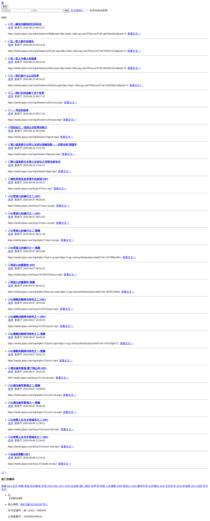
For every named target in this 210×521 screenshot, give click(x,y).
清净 (10, 27)
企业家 (75, 486)
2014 (179, 486)
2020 (162, 486)
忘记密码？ (77, 10)
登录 (67, 10)
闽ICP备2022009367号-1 (34, 504)
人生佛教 (111, 486)
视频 (4, 486)
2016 (134, 486)
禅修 (21, 486)
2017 (62, 486)
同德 (103, 486)
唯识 (88, 486)
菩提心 (127, 486)
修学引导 (142, 486)
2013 (194, 486)
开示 (205, 486)
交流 (44, 486)
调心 (82, 486)
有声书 (95, 486)
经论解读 (35, 486)
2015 (4, 489)
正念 (15, 486)
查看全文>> (134, 33)
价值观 (186, 486)
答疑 (27, 486)
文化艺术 (171, 486)
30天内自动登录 (98, 10)
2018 (68, 486)
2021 (56, 486)
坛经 (200, 486)
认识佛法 (153, 486)
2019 (50, 486)
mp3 (9, 486)
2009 (120, 486)
